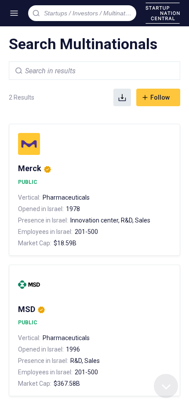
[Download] (122, 97)
